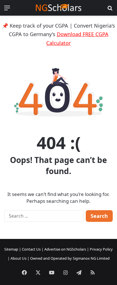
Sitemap (11, 249)
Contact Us (31, 249)
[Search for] (110, 9)
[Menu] (7, 9)
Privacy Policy (101, 249)
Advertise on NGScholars (65, 249)
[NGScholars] (58, 8)
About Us (18, 258)
